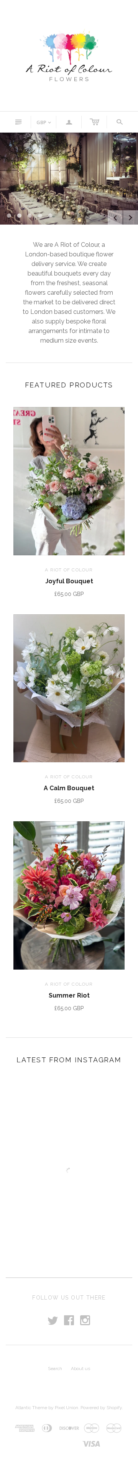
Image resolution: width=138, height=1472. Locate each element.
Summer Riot (69, 995)
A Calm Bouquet (69, 788)
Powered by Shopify (101, 1407)
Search (55, 1368)
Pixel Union (66, 1407)
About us (80, 1368)
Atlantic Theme (31, 1407)
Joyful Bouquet (69, 581)
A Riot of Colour (69, 570)
